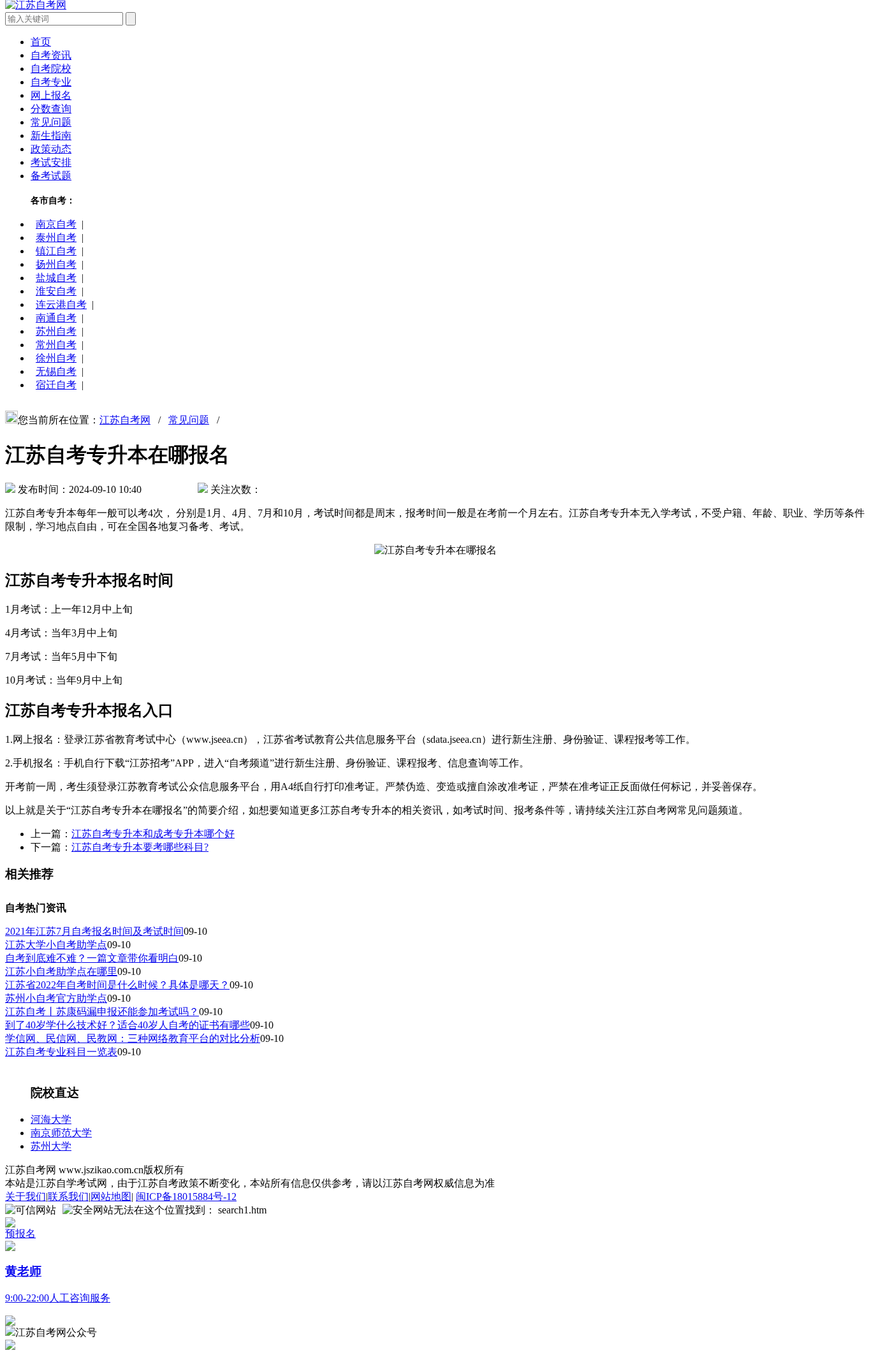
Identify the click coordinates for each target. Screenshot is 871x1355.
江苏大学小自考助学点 (56, 944)
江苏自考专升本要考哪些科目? (140, 847)
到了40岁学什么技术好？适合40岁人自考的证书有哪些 (127, 1025)
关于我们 (25, 1196)
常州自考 (56, 344)
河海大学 (51, 1119)
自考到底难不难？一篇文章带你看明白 (92, 958)
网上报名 (51, 95)
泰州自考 (56, 237)
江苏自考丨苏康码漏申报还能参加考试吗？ (102, 1011)
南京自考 (56, 224)
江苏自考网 (124, 419)
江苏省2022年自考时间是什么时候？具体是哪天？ (117, 984)
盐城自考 (56, 277)
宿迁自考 (56, 384)
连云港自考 (61, 304)
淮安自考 (56, 291)
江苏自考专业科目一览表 (61, 1051)
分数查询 (51, 108)
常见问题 (51, 122)
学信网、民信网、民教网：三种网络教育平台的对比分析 (132, 1038)
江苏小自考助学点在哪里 (61, 971)
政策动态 (51, 148)
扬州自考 (56, 264)
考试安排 (51, 162)
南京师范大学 (61, 1132)
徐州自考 (56, 358)
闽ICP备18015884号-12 (186, 1196)
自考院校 (51, 68)
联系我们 (68, 1196)
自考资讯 (51, 55)
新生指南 (51, 135)
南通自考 (56, 317)
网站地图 (111, 1196)
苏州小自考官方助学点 (56, 998)
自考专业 (51, 82)
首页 (41, 41)
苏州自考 (56, 331)
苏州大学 (51, 1146)
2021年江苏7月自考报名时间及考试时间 (94, 931)
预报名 (20, 1233)
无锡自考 (56, 371)
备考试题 (51, 175)
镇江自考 (56, 250)
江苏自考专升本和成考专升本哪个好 (153, 833)
